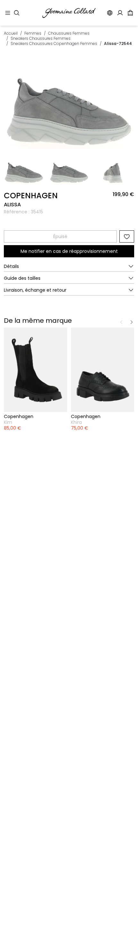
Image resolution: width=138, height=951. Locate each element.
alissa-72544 (118, 43)
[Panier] (130, 13)
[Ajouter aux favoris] (126, 236)
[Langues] (110, 13)
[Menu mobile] (8, 13)
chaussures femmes (69, 33)
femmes (32, 33)
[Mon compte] (120, 13)
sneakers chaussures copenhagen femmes (54, 43)
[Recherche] (17, 13)
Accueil (11, 33)
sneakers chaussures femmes (41, 38)
